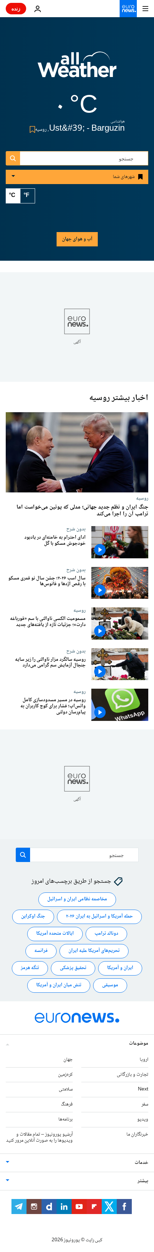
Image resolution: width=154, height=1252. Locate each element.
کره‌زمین (65, 1074)
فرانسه (41, 951)
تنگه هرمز (30, 968)
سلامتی (66, 1089)
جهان (68, 1059)
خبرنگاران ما (137, 1134)
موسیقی (110, 985)
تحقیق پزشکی (73, 968)
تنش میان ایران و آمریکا (58, 985)
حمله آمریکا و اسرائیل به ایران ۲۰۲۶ (99, 916)
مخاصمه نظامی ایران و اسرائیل (77, 899)
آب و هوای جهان (77, 239)
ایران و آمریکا (120, 968)
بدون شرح (76, 529)
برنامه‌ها (65, 1119)
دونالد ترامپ (106, 933)
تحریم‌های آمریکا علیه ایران (94, 951)
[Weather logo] (77, 69)
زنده (15, 8)
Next (143, 1089)
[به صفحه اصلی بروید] (128, 8)
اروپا (144, 1059)
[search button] (13, 158)
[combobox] (77, 158)
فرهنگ (67, 1104)
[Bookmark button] (31, 129)
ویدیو (142, 1119)
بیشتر (143, 1181)
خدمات (141, 1163)
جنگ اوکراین (33, 916)
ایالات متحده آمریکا (55, 933)
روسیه (142, 498)
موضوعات (138, 1043)
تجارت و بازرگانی (132, 1074)
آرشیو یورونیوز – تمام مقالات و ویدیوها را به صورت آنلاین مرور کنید (39, 1137)
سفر (144, 1104)
